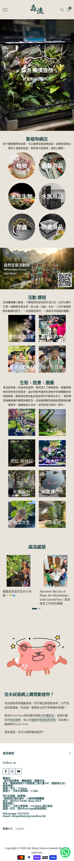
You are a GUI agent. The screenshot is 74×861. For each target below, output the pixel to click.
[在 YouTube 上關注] (19, 771)
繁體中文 (8, 828)
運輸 (34, 720)
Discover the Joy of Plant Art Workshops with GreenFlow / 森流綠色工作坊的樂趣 (55, 597)
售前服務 (15, 720)
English (19, 828)
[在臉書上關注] (6, 771)
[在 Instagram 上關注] (12, 771)
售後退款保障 (48, 720)
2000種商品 (47, 715)
